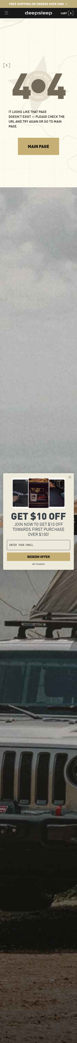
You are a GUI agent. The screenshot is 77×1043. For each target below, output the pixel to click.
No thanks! (38, 564)
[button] (66, 13)
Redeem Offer (38, 557)
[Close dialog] (70, 477)
